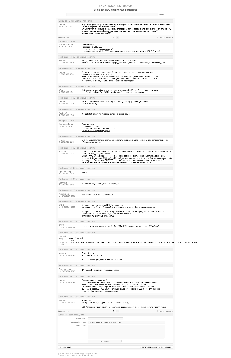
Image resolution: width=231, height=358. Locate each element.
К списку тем (63, 37)
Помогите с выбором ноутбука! (96, 131)
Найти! (161, 14)
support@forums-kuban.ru (85, 355)
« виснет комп (65, 347)
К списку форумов (165, 37)
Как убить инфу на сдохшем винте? (97, 49)
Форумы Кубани (91, 353)
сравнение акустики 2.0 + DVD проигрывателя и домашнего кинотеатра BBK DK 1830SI (121, 51)
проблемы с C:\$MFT (91, 126)
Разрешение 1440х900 (92, 47)
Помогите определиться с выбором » (155, 347)
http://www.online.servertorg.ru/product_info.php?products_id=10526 (119, 101)
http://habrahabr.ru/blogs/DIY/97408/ (97, 195)
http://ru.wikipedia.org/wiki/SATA (95, 92)
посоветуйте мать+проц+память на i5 (98, 128)
